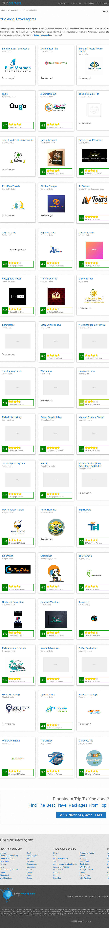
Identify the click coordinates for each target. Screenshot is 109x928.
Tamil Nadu (84, 864)
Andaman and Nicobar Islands (65, 864)
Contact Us (79, 896)
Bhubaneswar (32, 864)
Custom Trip (76, 3)
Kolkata (3, 864)
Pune (2, 867)
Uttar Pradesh (85, 878)
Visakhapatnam (6, 878)
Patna (29, 875)
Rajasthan (57, 878)
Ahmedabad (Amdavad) (9, 870)
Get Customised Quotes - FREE (81, 814)
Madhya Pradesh (86, 870)
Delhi (55, 875)
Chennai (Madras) (7, 859)
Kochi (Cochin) (32, 856)
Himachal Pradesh (60, 859)
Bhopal (29, 878)
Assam (82, 856)
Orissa (82, 873)
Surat (29, 853)
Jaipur (2, 873)
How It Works (63, 3)
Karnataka (57, 873)
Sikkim (55, 861)
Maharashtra (85, 875)
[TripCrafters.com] (12, 4)
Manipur (83, 859)
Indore (29, 870)
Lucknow (30, 861)
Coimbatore (31, 867)
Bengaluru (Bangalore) (9, 856)
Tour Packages (102, 3)
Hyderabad (4, 861)
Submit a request (41, 35)
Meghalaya (84, 861)
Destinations (89, 3)
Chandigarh (4, 875)
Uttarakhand (58, 870)
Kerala (55, 853)
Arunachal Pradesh (87, 853)
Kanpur (29, 873)
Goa (55, 856)
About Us (70, 896)
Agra (28, 859)
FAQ (98, 896)
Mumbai (3, 853)
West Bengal (85, 867)
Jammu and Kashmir (61, 867)
